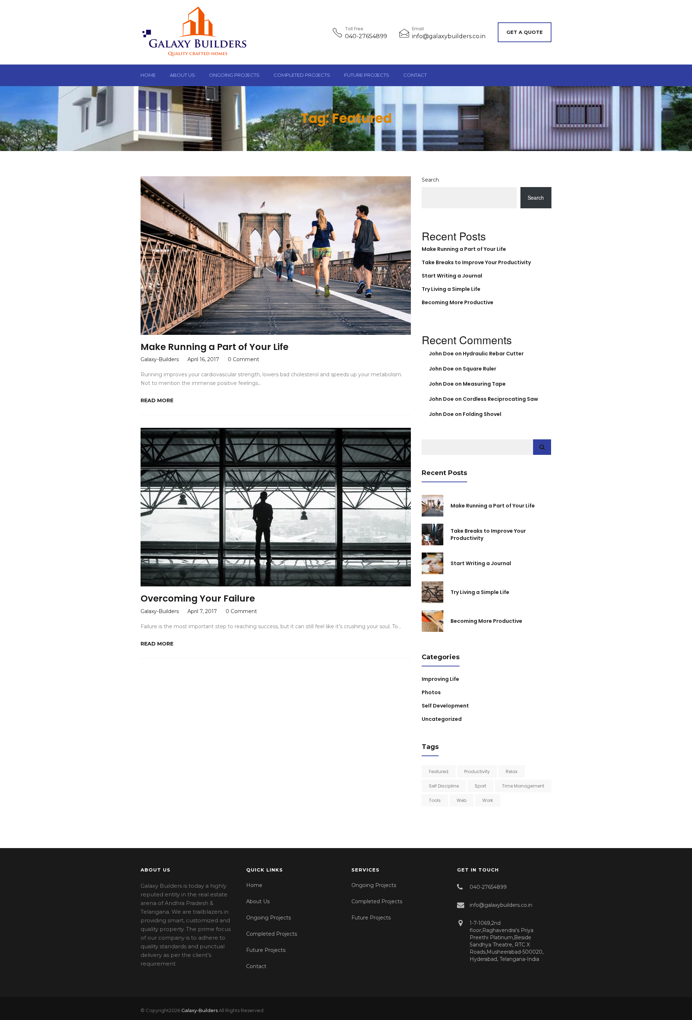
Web (461, 800)
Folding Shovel (482, 414)
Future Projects (366, 75)
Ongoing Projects (234, 75)
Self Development (445, 705)
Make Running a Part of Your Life (214, 347)
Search (430, 180)
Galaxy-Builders (199, 1010)
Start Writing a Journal (452, 275)
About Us (182, 75)
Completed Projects (302, 75)
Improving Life (440, 679)
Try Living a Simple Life (451, 289)
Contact (415, 75)
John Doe (441, 353)
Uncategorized (442, 719)
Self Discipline (444, 786)
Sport (480, 786)
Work (487, 800)
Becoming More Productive (457, 302)
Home (148, 75)
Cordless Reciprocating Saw (500, 399)
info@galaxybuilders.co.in (448, 36)
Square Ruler (479, 368)
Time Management (523, 786)
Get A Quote (524, 32)
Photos (431, 692)
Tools (435, 800)
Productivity (477, 771)
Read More (157, 400)
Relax (512, 771)
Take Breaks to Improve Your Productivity (476, 262)
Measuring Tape (484, 383)
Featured (438, 771)
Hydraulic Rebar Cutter (493, 353)
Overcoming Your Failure (198, 598)
